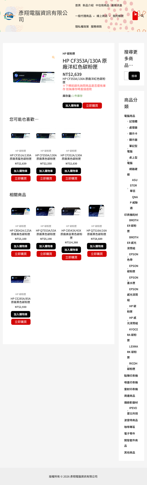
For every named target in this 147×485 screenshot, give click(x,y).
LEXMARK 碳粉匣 (132, 351)
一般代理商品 (83, 16)
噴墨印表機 (131, 382)
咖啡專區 (129, 427)
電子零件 (129, 433)
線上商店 (102, 16)
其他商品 (129, 452)
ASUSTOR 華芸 (134, 185)
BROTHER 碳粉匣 (132, 225)
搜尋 (134, 76)
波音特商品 (131, 420)
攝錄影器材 (131, 402)
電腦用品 (129, 116)
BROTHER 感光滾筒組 (132, 242)
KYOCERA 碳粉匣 (132, 334)
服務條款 (96, 26)
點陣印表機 (131, 375)
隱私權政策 (82, 26)
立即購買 (92, 105)
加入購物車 (72, 105)
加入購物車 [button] (20, 171)
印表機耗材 (131, 214)
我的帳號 (118, 16)
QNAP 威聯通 (134, 202)
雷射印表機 (131, 389)
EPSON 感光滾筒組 (132, 294)
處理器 (133, 127)
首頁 (78, 5)
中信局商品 (102, 5)
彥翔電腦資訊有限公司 (43, 16)
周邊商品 (129, 396)
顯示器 (133, 140)
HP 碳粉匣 (69, 53)
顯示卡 (133, 133)
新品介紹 (88, 5)
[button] (93, 15)
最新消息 (116, 5)
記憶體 (133, 121)
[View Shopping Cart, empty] (135, 16)
